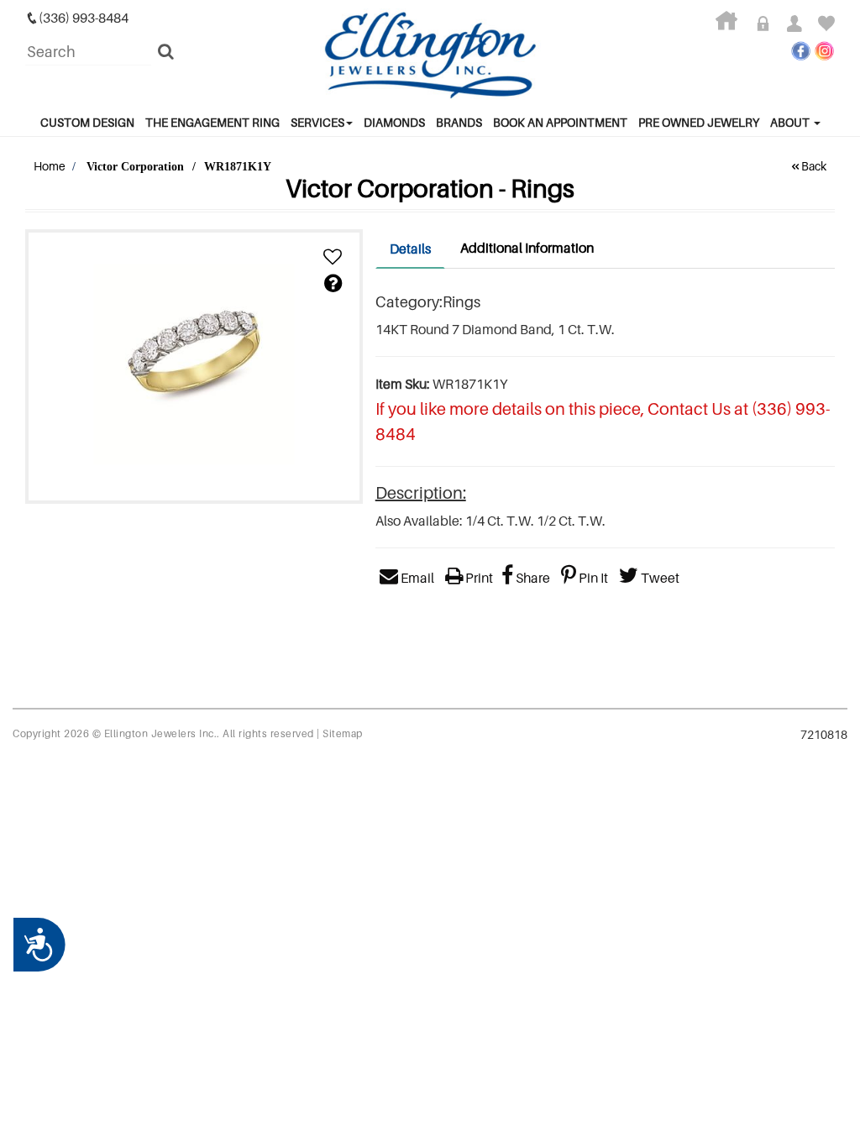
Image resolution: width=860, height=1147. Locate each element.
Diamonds (394, 122)
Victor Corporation (135, 166)
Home (50, 166)
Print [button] (478, 577)
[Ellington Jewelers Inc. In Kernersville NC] (429, 55)
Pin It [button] (592, 577)
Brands (459, 122)
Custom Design (87, 122)
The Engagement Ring (212, 122)
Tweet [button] (658, 577)
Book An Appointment (560, 122)
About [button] (791, 122)
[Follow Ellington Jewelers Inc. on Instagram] (824, 50)
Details (410, 248)
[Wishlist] (826, 25)
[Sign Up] (800, 25)
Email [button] (416, 577)
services (317, 122)
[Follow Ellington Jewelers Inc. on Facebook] (800, 50)
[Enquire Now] (333, 284)
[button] (332, 257)
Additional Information (527, 247)
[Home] (733, 25)
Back (813, 166)
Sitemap (342, 733)
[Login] (769, 25)
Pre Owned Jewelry (698, 122)
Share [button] (531, 577)
